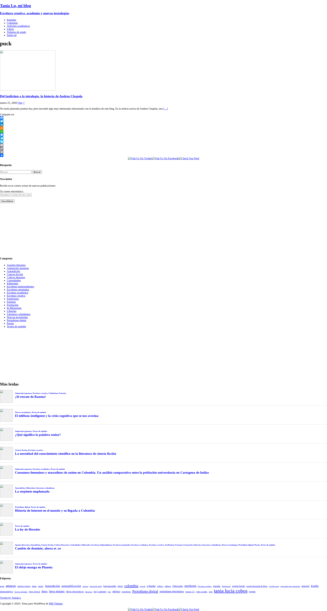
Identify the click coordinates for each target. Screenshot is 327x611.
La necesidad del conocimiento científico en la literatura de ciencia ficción (65, 453)
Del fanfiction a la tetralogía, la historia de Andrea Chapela (41, 96)
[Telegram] (163, 138)
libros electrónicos (75, 591)
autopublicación (71, 586)
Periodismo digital (16, 320)
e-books (151, 586)
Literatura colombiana (18, 314)
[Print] (163, 152)
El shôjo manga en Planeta (33, 567)
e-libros (160, 586)
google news (274, 586)
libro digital (34, 591)
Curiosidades (14, 280)
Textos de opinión (16, 326)
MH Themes (56, 603)
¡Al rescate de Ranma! (30, 396)
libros (45, 591)
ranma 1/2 (190, 592)
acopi (2, 586)
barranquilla (109, 586)
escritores (190, 586)
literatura (88, 592)
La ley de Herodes (27, 529)
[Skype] (163, 141)
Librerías (11, 311)
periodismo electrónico (172, 591)
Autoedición (13, 271)
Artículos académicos (18, 26)
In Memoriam (14, 308)
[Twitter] (163, 121)
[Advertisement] (102, 229)
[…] (165, 108)
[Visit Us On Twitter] (140, 158)
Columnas (12, 22)
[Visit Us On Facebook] (165, 158)
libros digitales (57, 591)
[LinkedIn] (163, 124)
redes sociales (201, 592)
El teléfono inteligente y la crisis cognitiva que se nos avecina (56, 416)
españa (216, 586)
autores (85, 586)
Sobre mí (12, 35)
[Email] (163, 145)
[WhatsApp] (163, 131)
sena (210, 592)
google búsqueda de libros (257, 586)
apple (40, 586)
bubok (120, 586)
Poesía (10, 323)
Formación (12, 305)
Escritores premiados (18, 289)
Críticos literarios (16, 277)
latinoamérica (6, 591)
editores (168, 586)
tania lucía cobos (230, 590)
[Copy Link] (163, 148)
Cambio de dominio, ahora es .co (38, 548)
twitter (252, 591)
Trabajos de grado (16, 32)
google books (238, 586)
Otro (20, 102)
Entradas (11, 19)
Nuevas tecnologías (17, 317)
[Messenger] (163, 135)
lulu (109, 592)
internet (305, 586)
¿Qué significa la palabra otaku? (38, 434)
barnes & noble (96, 586)
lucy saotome (100, 591)
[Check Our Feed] (188, 158)
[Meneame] (163, 128)
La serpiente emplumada (32, 491)
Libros (10, 29)
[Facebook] (163, 117)
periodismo (126, 592)
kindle (315, 586)
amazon (11, 586)
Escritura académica (17, 292)
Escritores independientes (20, 286)
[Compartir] (163, 155)
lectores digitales (20, 592)
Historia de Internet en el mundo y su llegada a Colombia (55, 510)
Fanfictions (13, 298)
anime (34, 586)
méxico (116, 591)
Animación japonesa (18, 268)
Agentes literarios (16, 265)
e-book (142, 586)
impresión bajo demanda (290, 586)
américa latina (23, 586)
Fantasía (11, 301)
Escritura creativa (16, 295)
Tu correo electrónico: (12, 191)
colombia (131, 586)
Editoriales (12, 283)
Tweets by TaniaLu (10, 597)
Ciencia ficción (15, 274)
